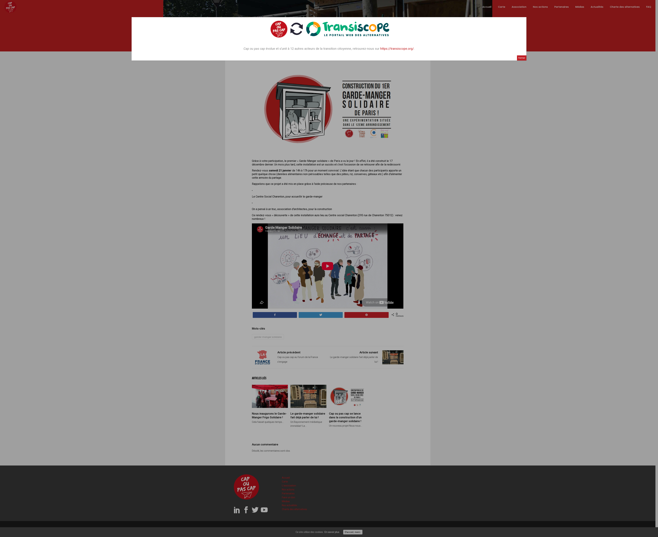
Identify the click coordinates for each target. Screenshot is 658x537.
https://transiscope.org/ (397, 49)
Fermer (521, 58)
